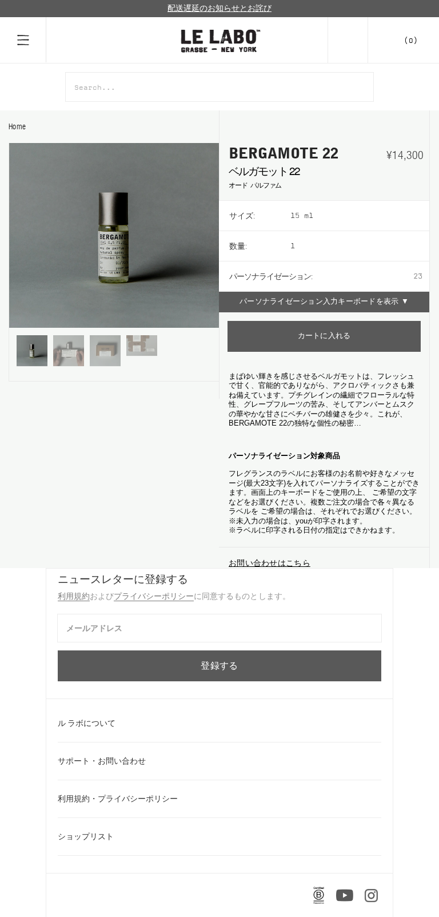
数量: (238, 246)
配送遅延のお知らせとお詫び (219, 8)
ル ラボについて (86, 723)
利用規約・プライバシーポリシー (118, 798)
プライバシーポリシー (154, 596)
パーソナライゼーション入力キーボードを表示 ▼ (324, 301)
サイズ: (242, 215)
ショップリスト (86, 836)
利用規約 (74, 596)
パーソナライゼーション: (270, 276)
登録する (219, 665)
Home (17, 126)
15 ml (301, 216)
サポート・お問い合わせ (102, 760)
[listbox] (359, 216)
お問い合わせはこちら (269, 562)
